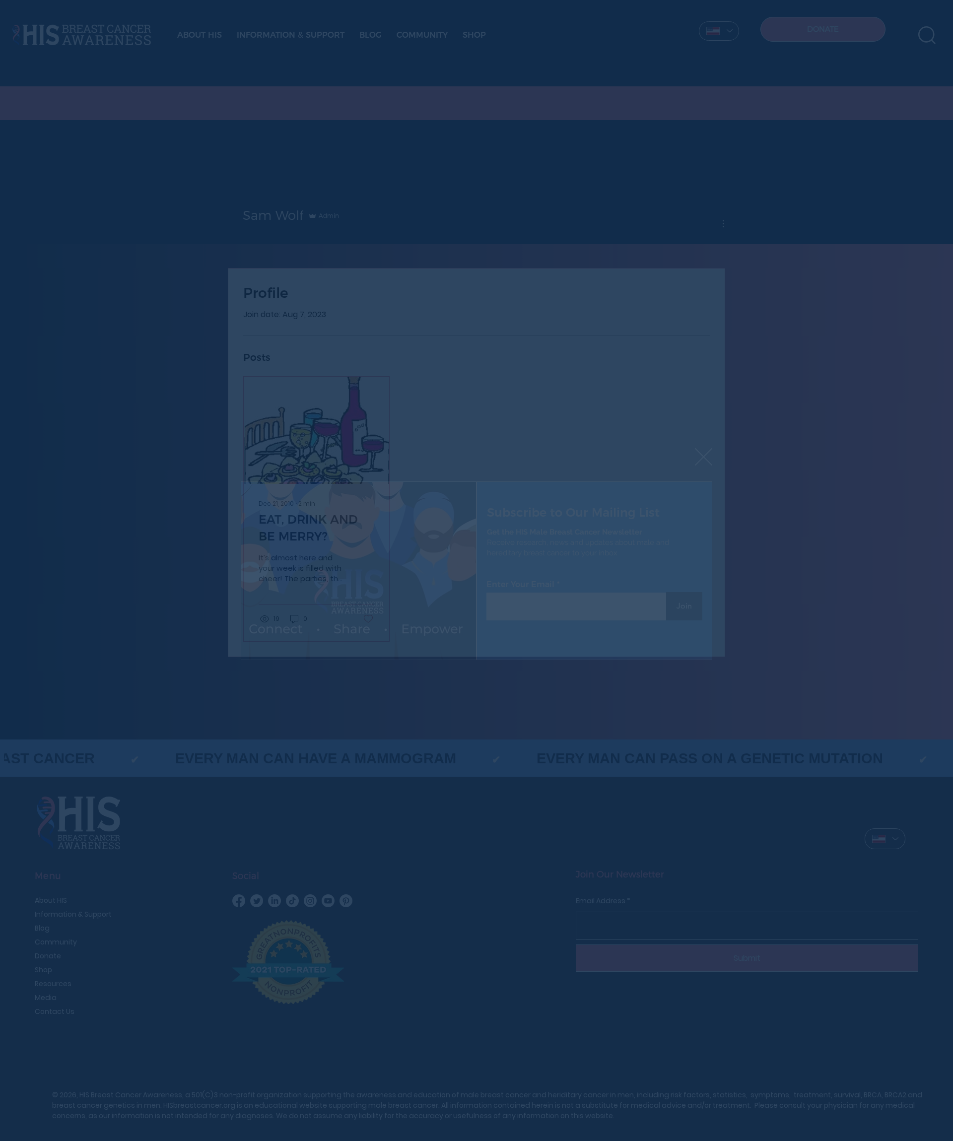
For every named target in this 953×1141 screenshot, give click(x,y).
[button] (703, 457)
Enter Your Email (520, 585)
